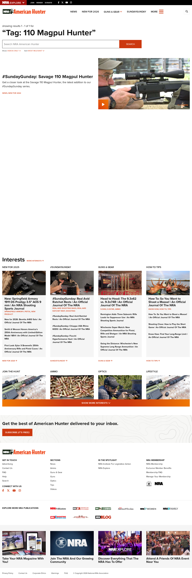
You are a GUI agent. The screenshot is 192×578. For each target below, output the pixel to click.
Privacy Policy (7, 573)
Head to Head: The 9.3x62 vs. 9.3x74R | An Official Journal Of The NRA (118, 301)
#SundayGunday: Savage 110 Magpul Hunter (47, 76)
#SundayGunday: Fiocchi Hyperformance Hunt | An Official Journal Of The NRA (68, 339)
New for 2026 (90, 11)
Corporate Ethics (39, 573)
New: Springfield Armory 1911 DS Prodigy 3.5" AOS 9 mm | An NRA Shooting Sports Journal (22, 303)
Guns (52, 476)
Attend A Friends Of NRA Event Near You (167, 560)
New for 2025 (8, 360)
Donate (48, 2)
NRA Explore (104, 468)
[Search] (187, 11)
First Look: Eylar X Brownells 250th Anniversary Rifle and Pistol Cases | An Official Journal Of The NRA (23, 348)
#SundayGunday (60, 267)
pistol (27, 311)
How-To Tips (153, 267)
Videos (53, 489)
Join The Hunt (11, 371)
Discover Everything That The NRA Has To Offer (118, 560)
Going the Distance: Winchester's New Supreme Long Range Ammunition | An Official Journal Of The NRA (119, 346)
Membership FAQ (154, 472)
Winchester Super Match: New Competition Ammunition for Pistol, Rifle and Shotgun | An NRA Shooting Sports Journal (118, 332)
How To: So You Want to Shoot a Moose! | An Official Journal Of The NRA (167, 301)
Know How (153, 309)
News (73, 11)
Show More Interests (112, 403)
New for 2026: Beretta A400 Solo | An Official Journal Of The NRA (22, 321)
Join (32, 2)
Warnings (55, 573)
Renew (39, 2)
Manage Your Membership (158, 476)
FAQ (4, 472)
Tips (169, 309)
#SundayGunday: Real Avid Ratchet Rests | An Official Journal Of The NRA (71, 301)
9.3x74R (110, 309)
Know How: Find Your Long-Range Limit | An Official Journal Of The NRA (168, 336)
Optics (102, 371)
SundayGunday (136, 11)
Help (4, 476)
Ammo (118, 309)
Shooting (70, 311)
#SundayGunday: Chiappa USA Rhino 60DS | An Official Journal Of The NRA (71, 327)
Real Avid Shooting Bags (64, 308)
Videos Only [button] (13, 50)
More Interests (34, 260)
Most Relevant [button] (35, 50)
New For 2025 (10, 267)
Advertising (7, 464)
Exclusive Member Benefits (158, 468)
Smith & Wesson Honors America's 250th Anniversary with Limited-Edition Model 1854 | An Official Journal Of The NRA (23, 334)
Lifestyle (152, 371)
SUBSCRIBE (17, 432)
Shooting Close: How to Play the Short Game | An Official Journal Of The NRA (167, 326)
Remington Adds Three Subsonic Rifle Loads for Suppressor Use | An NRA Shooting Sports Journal (118, 317)
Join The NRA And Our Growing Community (71, 560)
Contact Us (7, 468)
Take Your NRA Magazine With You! (23, 560)
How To (163, 309)
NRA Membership (154, 464)
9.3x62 (103, 309)
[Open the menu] (161, 11)
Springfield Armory (14, 311)
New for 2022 (14, 93)
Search (130, 44)
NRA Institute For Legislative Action (114, 464)
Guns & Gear (111, 12)
